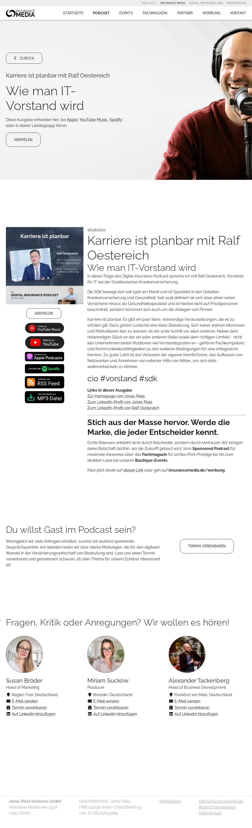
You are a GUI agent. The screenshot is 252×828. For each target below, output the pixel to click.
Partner (185, 13)
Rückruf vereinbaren (217, 807)
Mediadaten (170, 801)
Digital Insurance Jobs (206, 3)
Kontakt (238, 13)
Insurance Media (172, 3)
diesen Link (133, 470)
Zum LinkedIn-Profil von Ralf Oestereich (123, 408)
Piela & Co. (149, 3)
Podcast (101, 13)
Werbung (211, 13)
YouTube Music (93, 119)
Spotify (116, 119)
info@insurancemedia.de (221, 801)
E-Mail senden (25, 701)
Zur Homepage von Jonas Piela (116, 396)
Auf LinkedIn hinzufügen (33, 714)
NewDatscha (236, 3)
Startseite (73, 13)
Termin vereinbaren (29, 707)
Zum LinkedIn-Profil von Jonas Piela (119, 402)
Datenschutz (210, 813)
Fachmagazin (155, 13)
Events (126, 13)
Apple (72, 119)
